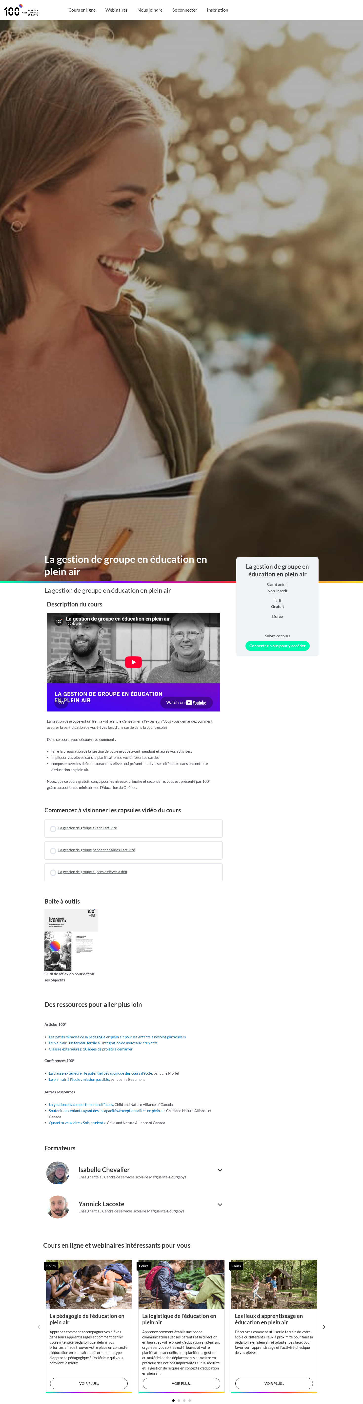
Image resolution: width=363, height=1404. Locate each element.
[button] (39, 1327)
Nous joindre (150, 10)
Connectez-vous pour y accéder (277, 645)
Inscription (217, 10)
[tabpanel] (133, 698)
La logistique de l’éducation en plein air (179, 1319)
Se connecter (184, 10)
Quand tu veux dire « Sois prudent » (77, 1122)
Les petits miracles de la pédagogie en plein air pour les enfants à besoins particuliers (117, 1037)
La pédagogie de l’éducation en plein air (87, 1319)
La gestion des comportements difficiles (81, 1104)
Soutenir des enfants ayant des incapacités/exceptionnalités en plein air (107, 1110)
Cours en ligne (82, 10)
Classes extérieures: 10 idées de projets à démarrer (91, 1049)
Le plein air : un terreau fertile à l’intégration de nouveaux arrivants (103, 1043)
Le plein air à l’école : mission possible (79, 1079)
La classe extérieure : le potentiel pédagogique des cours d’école (100, 1073)
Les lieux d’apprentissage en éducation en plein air (269, 1319)
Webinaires (116, 10)
